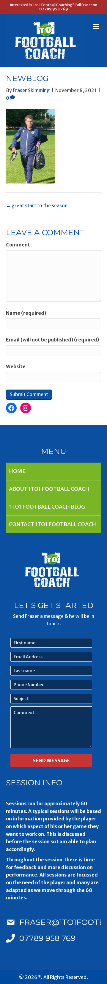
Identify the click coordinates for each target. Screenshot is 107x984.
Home (17, 471)
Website (16, 366)
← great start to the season (36, 205)
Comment (18, 245)
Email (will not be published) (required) (52, 340)
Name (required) (26, 313)
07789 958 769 (53, 9)
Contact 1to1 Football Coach (52, 524)
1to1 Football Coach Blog (47, 506)
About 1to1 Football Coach (49, 488)
